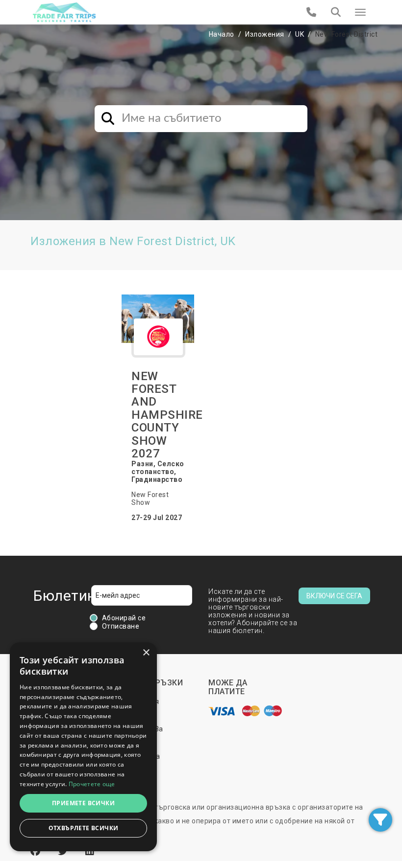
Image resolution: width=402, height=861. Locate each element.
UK (299, 34)
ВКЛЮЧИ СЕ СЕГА (334, 596)
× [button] (146, 653)
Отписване (121, 626)
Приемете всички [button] (83, 803)
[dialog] (83, 746)
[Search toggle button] (336, 12)
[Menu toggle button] (360, 12)
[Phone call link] (311, 12)
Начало (221, 34)
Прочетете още (92, 784)
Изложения (264, 34)
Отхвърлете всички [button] (84, 828)
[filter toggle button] (380, 820)
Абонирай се (124, 618)
